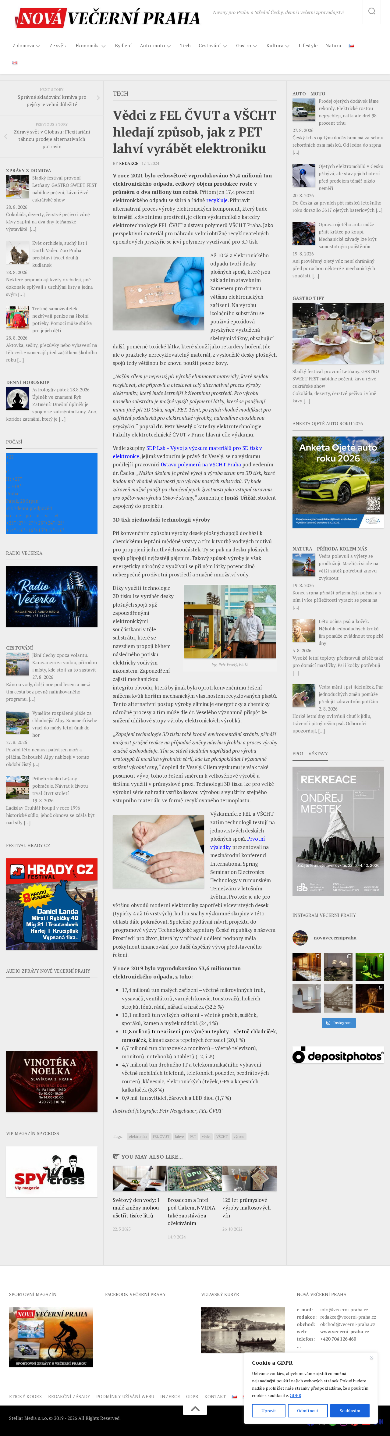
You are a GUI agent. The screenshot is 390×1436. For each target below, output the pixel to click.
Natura (333, 45)
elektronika (138, 1136)
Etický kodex (25, 1396)
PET (193, 1136)
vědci (206, 1136)
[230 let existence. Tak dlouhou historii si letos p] (338, 998)
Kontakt (215, 1396)
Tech (185, 45)
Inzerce (170, 1396)
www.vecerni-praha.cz (345, 1331)
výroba (239, 1136)
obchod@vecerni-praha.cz (347, 1324)
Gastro (243, 45)
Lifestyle (308, 45)
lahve (179, 1136)
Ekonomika (88, 45)
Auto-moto (152, 45)
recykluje (217, 200)
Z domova (23, 45)
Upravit (268, 1410)
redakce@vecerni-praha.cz (348, 1317)
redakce (129, 163)
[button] (338, 831)
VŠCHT (222, 1136)
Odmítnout (307, 1410)
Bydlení (123, 45)
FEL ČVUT (161, 1136)
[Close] (371, 1357)
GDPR (295, 1395)
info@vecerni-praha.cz (344, 1309)
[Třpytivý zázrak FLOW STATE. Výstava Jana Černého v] (370, 967)
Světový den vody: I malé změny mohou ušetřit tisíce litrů (136, 1207)
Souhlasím (350, 1410)
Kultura (274, 45)
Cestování (210, 45)
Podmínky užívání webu (125, 1396)
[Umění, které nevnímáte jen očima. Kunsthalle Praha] (338, 967)
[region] (311, 1388)
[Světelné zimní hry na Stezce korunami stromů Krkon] (370, 998)
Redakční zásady (69, 1396)
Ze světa (58, 45)
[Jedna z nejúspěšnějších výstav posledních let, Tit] (306, 967)
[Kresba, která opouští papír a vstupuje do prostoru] (306, 998)
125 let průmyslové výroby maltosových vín (246, 1207)
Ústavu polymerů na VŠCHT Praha (201, 464)
